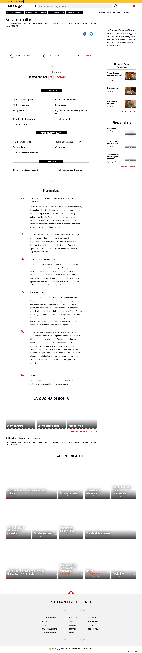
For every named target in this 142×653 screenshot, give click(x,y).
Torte (69, 24)
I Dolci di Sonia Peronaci (33, 24)
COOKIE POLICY (137, 651)
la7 (11, 1)
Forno (93, 24)
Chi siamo (92, 617)
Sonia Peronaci (12, 26)
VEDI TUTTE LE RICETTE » (83, 431)
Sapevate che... (32, 12)
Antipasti (101, 12)
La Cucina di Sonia (74, 12)
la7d (15, 1)
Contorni (125, 12)
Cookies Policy (94, 629)
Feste (43, 12)
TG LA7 (21, 1)
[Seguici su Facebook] (134, 6)
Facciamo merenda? (15, 12)
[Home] (21, 6)
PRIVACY (130, 651)
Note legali (93, 621)
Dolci (133, 12)
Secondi (116, 12)
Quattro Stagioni (81, 24)
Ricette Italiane (52, 24)
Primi (109, 12)
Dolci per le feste (56, 12)
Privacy (91, 625)
